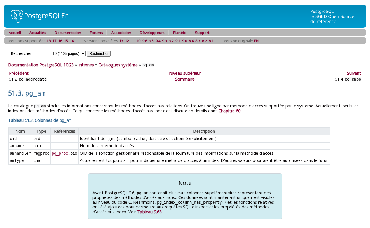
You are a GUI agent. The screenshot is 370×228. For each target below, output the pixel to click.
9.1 (177, 40)
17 (54, 40)
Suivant (354, 73)
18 (49, 40)
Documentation (68, 32)
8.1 (211, 40)
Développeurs (152, 32)
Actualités (37, 32)
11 (133, 40)
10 (138, 40)
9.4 (158, 40)
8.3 (197, 40)
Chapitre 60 (229, 110)
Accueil (15, 32)
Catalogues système (118, 65)
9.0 (184, 40)
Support (202, 32)
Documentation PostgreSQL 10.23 (41, 65)
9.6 (144, 40)
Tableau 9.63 (149, 211)
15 (66, 40)
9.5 (151, 40)
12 (127, 40)
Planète (179, 32)
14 (72, 40)
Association (121, 32)
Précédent (19, 73)
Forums (96, 32)
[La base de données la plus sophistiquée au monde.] (336, 26)
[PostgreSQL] (37, 26)
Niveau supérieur (185, 73)
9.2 (171, 40)
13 (121, 40)
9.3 (164, 40)
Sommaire (185, 79)
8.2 (204, 40)
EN (256, 40)
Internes (86, 65)
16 (60, 40)
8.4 (191, 40)
